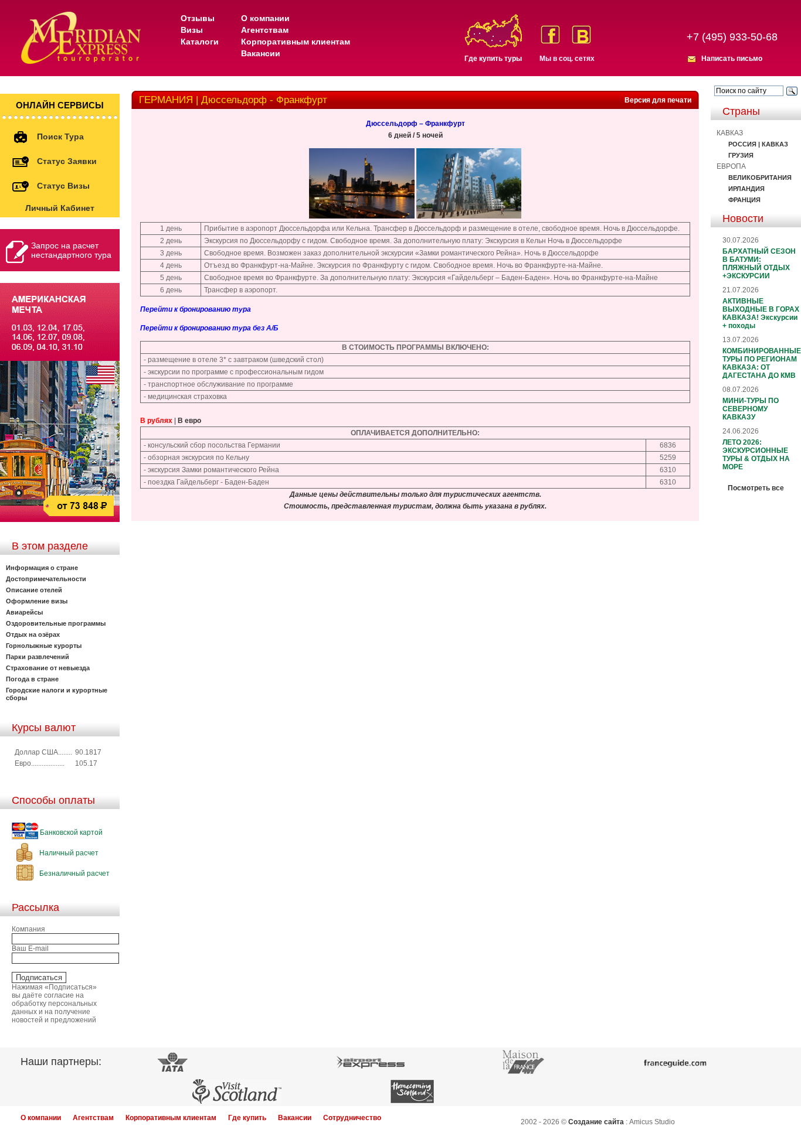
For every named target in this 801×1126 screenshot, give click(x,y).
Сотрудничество (352, 1118)
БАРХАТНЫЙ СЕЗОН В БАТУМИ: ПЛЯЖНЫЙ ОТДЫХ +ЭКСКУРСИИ (759, 263)
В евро (189, 421)
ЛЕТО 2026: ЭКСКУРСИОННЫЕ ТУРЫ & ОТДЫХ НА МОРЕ (756, 454)
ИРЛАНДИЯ (746, 188)
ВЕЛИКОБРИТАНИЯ (760, 177)
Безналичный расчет (74, 873)
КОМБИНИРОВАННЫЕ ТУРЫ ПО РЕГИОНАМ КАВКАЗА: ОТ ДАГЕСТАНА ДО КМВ (761, 363)
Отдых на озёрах (33, 634)
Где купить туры (493, 58)
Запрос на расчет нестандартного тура (71, 250)
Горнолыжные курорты (44, 645)
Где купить (247, 1118)
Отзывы (198, 18)
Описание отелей (34, 589)
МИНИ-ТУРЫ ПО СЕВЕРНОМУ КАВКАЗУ (750, 409)
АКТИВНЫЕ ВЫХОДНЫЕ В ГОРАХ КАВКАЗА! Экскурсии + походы (760, 313)
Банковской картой (70, 832)
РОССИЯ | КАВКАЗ (758, 144)
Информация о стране (42, 567)
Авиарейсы (24, 612)
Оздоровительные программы (56, 623)
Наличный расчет (68, 853)
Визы (192, 30)
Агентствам (265, 30)
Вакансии (260, 53)
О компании (265, 18)
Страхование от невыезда (48, 667)
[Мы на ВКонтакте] (581, 34)
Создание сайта (596, 1122)
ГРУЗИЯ (741, 155)
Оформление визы (36, 601)
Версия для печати (657, 100)
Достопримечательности (46, 578)
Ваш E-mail (30, 948)
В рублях (156, 421)
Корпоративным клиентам (295, 41)
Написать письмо (731, 58)
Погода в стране (32, 679)
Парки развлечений (37, 656)
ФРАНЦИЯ (744, 199)
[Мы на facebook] (550, 34)
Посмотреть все (756, 488)
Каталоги (200, 41)
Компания (28, 929)
